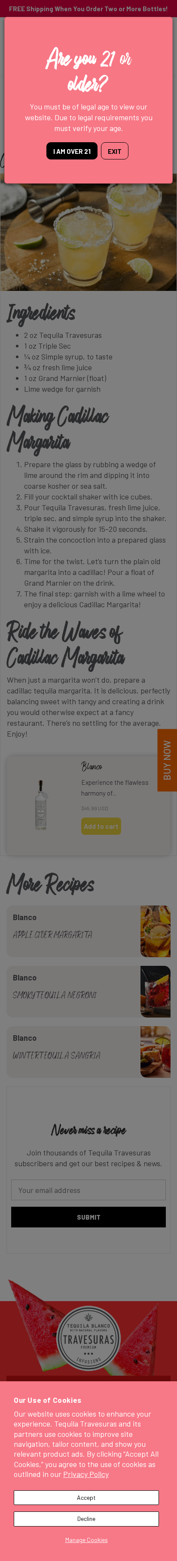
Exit (115, 151)
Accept (86, 1497)
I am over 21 (72, 151)
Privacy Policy (86, 1474)
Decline (86, 1518)
